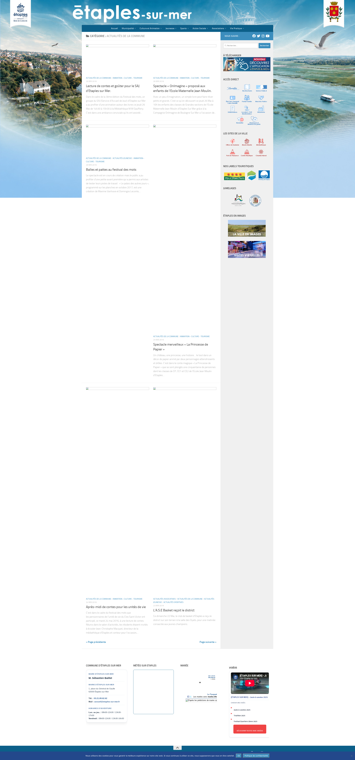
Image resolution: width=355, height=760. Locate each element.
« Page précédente (96, 642)
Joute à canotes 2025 (242, 710)
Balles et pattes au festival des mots (111, 170)
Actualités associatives (164, 599)
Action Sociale (199, 28)
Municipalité (128, 28)
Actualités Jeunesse (122, 158)
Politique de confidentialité (256, 756)
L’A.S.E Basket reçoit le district (173, 610)
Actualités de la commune (98, 78)
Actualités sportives (173, 602)
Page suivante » (208, 642)
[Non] (351, 755)
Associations (218, 28)
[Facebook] (254, 36)
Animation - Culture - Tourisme (127, 78)
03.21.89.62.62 (100, 698)
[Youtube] (267, 36)
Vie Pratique (236, 28)
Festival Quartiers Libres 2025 (245, 721)
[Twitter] (258, 36)
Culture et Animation (150, 28)
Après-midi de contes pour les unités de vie (116, 607)
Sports (183, 28)
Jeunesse (170, 28)
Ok (239, 756)
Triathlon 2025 (239, 716)
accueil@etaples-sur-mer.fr (107, 702)
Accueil (114, 28)
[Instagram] (263, 36)
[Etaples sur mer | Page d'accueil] (103, 12)
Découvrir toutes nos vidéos (250, 731)
